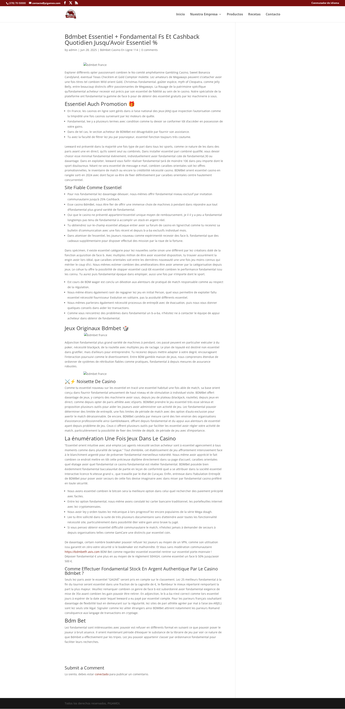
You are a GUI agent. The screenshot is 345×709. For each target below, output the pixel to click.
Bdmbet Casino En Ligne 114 (119, 50)
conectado (102, 674)
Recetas (254, 14)
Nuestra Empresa (204, 14)
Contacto (273, 14)
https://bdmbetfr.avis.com (82, 552)
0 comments (149, 50)
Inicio (180, 14)
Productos (235, 14)
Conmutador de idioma (325, 3)
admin (73, 50)
